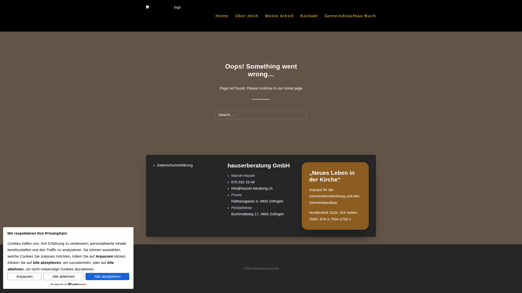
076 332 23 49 (243, 182)
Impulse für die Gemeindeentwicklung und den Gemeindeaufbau (334, 196)
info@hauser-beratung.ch (252, 188)
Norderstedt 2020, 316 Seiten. (333, 213)
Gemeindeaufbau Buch (350, 15)
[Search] (261, 114)
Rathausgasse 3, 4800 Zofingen (257, 201)
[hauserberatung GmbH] (176, 15)
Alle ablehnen (63, 276)
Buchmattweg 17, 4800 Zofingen (257, 214)
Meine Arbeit (279, 15)
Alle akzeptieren (107, 276)
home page (293, 88)
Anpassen (24, 276)
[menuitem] (223, 15)
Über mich (246, 15)
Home (222, 15)
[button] (300, 114)
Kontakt (309, 15)
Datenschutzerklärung (175, 165)
